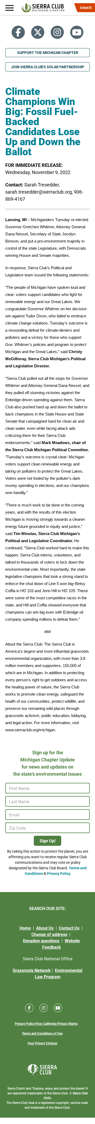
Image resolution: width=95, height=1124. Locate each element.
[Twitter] (37, 32)
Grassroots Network (32, 970)
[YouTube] (76, 32)
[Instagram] (57, 32)
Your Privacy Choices (42, 1043)
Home (25, 928)
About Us (45, 928)
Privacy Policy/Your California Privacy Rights (46, 1023)
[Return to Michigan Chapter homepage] (43, 7)
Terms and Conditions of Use (42, 1033)
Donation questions (41, 940)
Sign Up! (47, 840)
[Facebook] (18, 32)
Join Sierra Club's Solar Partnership (47, 66)
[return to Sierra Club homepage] (42, 1069)
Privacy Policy (58, 873)
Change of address (49, 934)
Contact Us (69, 928)
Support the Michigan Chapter (47, 52)
